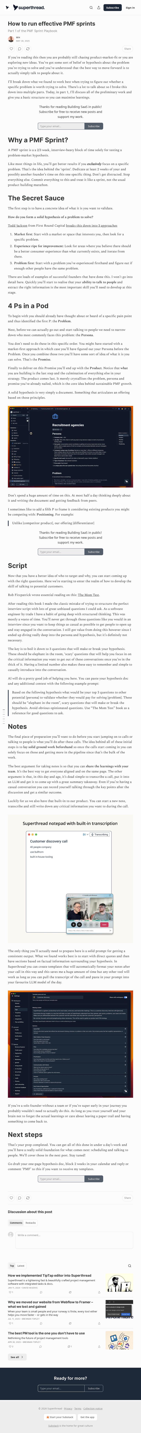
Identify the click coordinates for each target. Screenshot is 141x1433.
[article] (70, 1284)
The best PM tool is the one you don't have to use (46, 1333)
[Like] (11, 48)
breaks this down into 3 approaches (91, 225)
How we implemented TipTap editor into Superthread (49, 1275)
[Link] (3, 140)
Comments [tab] (16, 1222)
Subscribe (112, 7)
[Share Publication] (98, 7)
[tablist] (23, 1222)
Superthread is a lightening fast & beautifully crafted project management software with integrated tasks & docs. (51, 1282)
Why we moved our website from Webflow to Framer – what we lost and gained (50, 1304)
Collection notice (92, 1408)
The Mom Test (88, 595)
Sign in (130, 7)
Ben (18, 37)
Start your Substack (61, 1417)
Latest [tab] (20, 1265)
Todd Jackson (17, 225)
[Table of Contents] (3, 716)
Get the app (87, 1417)
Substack (53, 1425)
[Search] (91, 7)
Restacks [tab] (31, 1222)
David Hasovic (30, 1288)
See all (15, 1357)
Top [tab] (12, 1265)
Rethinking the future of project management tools (38, 1338)
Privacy (68, 1408)
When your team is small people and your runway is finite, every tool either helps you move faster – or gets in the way (52, 1313)
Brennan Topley (31, 1319)
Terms (77, 1408)
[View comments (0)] (19, 48)
